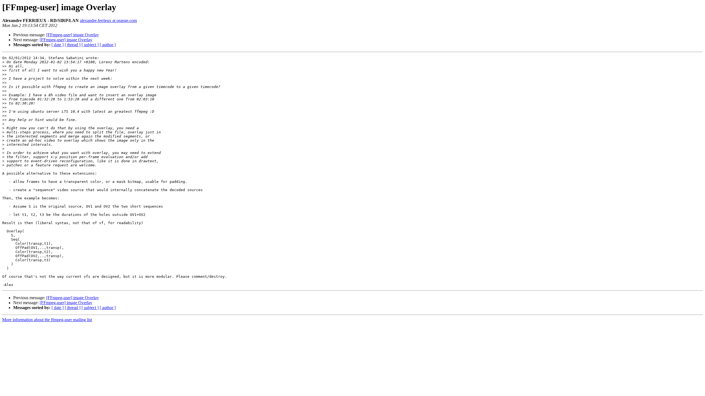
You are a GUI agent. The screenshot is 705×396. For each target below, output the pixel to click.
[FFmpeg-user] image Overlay (72, 34)
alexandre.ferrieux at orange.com (108, 20)
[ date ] (57, 44)
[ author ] (108, 44)
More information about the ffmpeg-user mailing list (47, 319)
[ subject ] (90, 44)
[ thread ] (72, 44)
